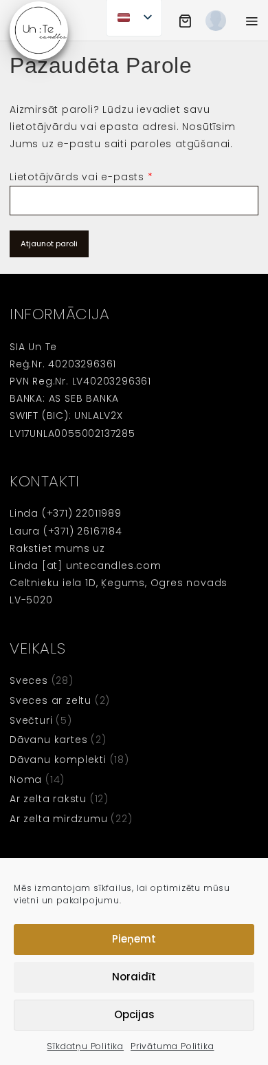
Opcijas (134, 1014)
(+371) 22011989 (82, 513)
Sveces (29, 680)
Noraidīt (134, 976)
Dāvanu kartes (48, 739)
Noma (26, 779)
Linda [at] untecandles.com (85, 565)
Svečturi (31, 720)
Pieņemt (134, 939)
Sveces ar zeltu (50, 700)
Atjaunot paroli (49, 243)
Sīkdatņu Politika (85, 1046)
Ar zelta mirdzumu (59, 819)
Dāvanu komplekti (58, 759)
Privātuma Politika (172, 1046)
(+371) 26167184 (82, 531)
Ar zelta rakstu (48, 799)
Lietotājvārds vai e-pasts (81, 177)
